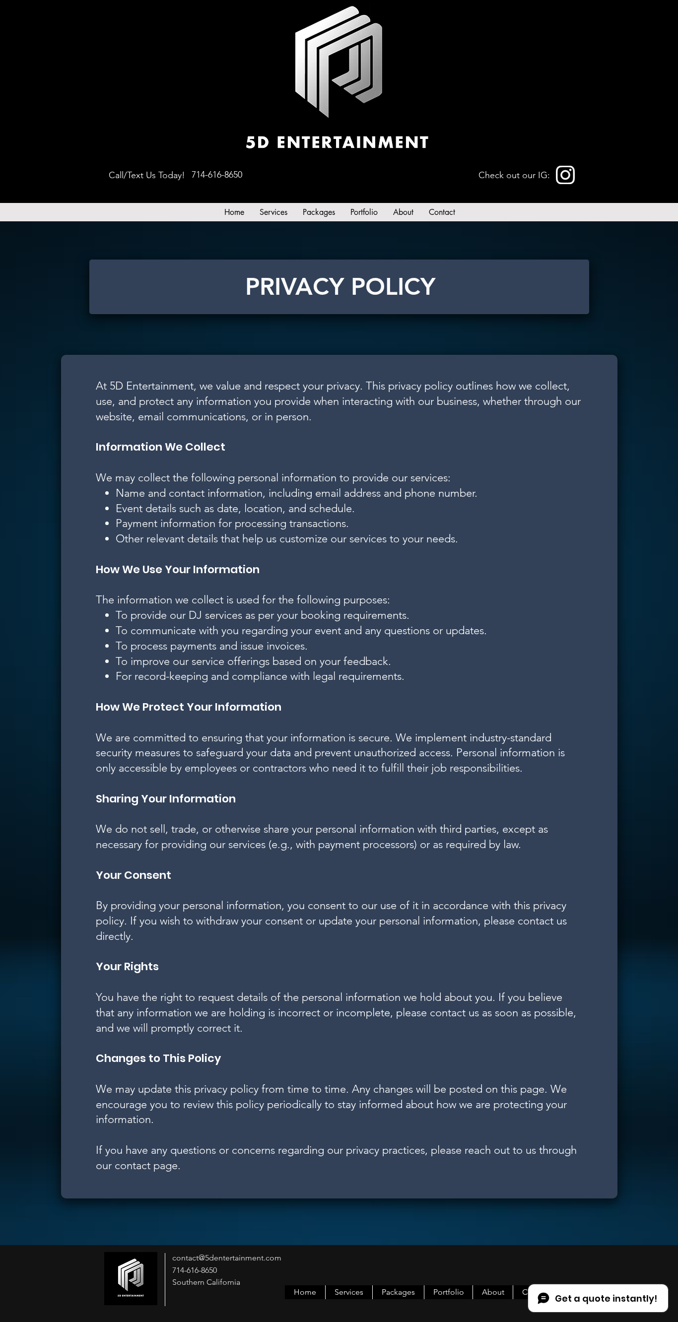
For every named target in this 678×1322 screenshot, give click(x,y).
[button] (273, 212)
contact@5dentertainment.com (226, 1257)
